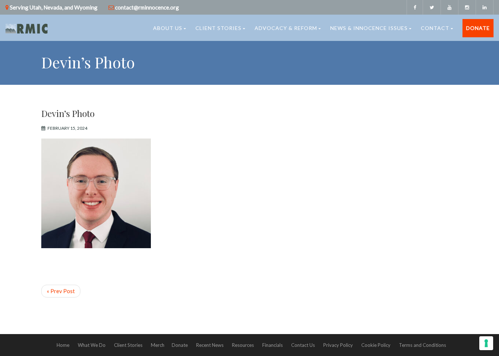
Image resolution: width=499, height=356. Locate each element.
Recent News (210, 345)
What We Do (92, 345)
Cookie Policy (376, 345)
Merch (157, 345)
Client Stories (218, 28)
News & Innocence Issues (369, 28)
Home (63, 345)
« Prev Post (61, 291)
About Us (167, 28)
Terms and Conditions (422, 345)
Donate (478, 28)
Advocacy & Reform (286, 28)
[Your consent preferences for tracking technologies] (486, 343)
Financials (272, 345)
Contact (435, 28)
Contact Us (303, 345)
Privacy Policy (338, 345)
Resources (243, 345)
